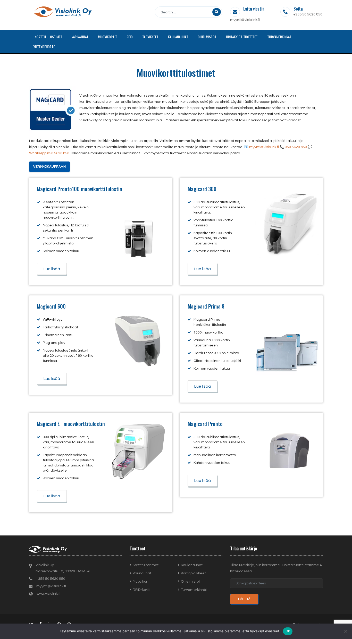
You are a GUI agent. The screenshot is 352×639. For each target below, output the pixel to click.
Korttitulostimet (145, 565)
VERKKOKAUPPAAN (49, 166)
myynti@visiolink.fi (245, 20)
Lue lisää (52, 269)
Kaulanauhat (192, 565)
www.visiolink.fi (48, 593)
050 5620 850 (296, 147)
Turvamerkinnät (194, 590)
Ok (288, 631)
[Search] (216, 12)
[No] (345, 631)
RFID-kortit (141, 590)
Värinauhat (142, 573)
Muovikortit (142, 581)
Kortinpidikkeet (193, 573)
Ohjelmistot (190, 581)
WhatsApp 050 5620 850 (49, 153)
